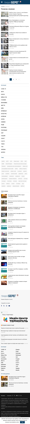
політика (9, 181)
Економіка (4, 102)
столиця (18, 183)
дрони (24, 171)
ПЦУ (22, 161)
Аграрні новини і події (8, 325)
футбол (22, 186)
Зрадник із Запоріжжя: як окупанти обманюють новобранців (16, 208)
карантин (21, 173)
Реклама (3, 395)
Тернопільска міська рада (20, 163)
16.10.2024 (12, 54)
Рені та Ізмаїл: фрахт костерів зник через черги (12, 343)
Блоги (3, 94)
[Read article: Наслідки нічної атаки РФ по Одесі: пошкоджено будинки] (4, 196)
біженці (3, 166)
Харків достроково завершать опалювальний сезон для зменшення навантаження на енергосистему (17, 71)
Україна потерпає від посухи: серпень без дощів (12, 328)
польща (3, 181)
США (3, 163)
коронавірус (5, 176)
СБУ (26, 161)
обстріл (20, 178)
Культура (3, 113)
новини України (12, 178)
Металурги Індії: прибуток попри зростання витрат (13, 330)
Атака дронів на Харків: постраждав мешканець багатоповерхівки (16, 226)
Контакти (9, 395)
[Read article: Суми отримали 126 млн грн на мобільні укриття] (4, 221)
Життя (3, 105)
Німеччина (16, 161)
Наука (2, 119)
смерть (8, 183)
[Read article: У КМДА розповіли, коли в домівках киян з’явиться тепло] (4, 47)
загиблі (7, 173)
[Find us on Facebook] (1, 306)
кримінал (18, 176)
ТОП (2, 146)
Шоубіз (3, 152)
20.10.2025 (12, 23)
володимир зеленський (7, 168)
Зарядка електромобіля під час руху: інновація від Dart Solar (17, 251)
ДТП (7, 161)
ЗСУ (11, 161)
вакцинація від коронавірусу (14, 166)
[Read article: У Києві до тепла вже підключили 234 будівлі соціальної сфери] (4, 53)
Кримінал (4, 111)
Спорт (3, 138)
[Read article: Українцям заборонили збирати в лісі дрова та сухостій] (4, 28)
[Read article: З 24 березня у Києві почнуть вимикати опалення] (4, 34)
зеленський (14, 173)
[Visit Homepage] (12, 2)
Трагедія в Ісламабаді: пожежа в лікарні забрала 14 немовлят (17, 282)
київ (26, 173)
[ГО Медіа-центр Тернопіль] (15, 318)
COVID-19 (3, 88)
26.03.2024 (12, 67)
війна (16, 168)
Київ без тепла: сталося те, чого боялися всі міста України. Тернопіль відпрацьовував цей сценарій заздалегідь (18, 14)
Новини (3, 122)
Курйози (3, 116)
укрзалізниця (16, 186)
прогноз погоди (22, 181)
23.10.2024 (12, 48)
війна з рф (13, 171)
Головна (3, 6)
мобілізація (4, 178)
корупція (12, 176)
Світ (2, 133)
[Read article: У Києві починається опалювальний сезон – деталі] (4, 59)
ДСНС (3, 161)
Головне (3, 99)
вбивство (25, 166)
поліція (15, 181)
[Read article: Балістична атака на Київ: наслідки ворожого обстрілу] (4, 258)
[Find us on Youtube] (9, 306)
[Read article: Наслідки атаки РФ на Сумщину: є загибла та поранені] (4, 270)
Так (22, 422)
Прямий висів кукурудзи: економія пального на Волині (14, 339)
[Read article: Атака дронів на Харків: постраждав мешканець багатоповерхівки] (4, 227)
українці (9, 186)
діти (3, 173)
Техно (3, 144)
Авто (2, 91)
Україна (3, 149)
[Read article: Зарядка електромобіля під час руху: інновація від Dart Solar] (4, 252)
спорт (13, 183)
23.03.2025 (12, 42)
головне (20, 171)
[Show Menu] (1, 2)
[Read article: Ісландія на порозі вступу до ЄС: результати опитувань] (4, 234)
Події (2, 124)
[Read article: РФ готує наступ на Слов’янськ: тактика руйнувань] (4, 202)
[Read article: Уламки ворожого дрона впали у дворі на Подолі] (4, 245)
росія (3, 183)
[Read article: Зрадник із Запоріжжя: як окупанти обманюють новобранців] (4, 209)
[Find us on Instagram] (6, 306)
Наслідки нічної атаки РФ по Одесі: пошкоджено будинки (16, 195)
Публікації (4, 130)
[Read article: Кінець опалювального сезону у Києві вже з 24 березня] (4, 40)
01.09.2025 (12, 29)
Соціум (3, 135)
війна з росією (5, 171)
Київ (2, 108)
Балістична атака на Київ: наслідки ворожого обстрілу (16, 257)
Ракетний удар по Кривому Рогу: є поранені (18, 238)
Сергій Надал (9, 163)
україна (3, 186)
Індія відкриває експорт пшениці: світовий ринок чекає (14, 335)
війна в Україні (23, 168)
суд (23, 183)
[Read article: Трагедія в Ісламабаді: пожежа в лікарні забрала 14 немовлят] (4, 283)
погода (25, 178)
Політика (3, 127)
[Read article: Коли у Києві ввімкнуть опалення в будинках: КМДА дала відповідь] (4, 22)
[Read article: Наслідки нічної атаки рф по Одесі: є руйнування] (4, 215)
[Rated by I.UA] (4, 312)
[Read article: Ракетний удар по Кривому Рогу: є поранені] (4, 240)
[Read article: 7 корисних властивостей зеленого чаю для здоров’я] (4, 277)
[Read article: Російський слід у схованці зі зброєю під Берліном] (4, 264)
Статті (3, 141)
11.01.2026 (12, 17)
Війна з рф (4, 97)
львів (23, 176)
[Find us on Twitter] (4, 306)
